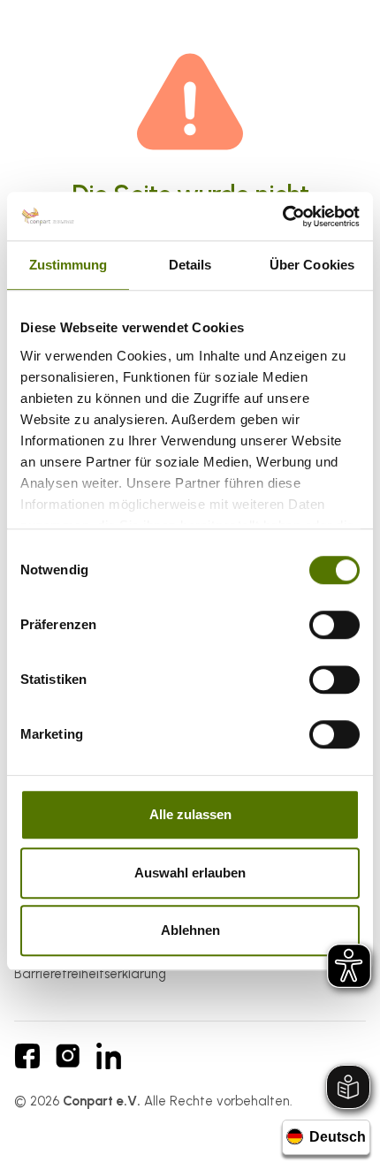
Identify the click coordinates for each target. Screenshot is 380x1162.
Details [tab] (190, 264)
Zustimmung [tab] (68, 264)
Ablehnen (190, 930)
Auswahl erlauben (190, 872)
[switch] (334, 625)
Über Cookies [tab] (312, 264)
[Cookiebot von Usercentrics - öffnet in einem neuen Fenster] (282, 216)
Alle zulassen (190, 814)
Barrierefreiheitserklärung (90, 974)
